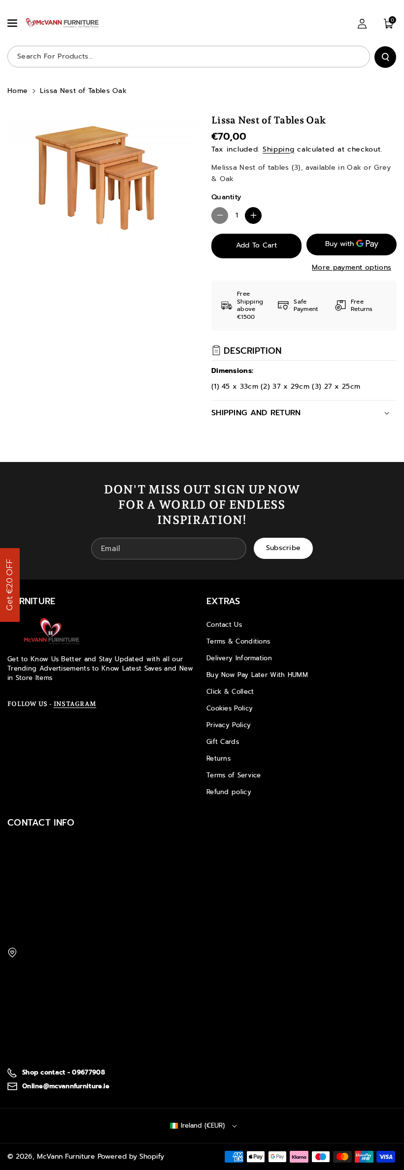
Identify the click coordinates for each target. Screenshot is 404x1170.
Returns (218, 758)
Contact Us (224, 624)
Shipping (279, 149)
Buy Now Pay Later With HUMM (257, 674)
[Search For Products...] (385, 57)
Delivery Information (239, 658)
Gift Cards (222, 741)
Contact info (41, 823)
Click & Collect (230, 691)
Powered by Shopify (131, 1156)
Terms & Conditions (238, 641)
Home (17, 91)
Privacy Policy (228, 725)
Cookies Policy (229, 708)
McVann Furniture (66, 1156)
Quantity (226, 197)
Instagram (75, 704)
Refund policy (228, 792)
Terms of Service (233, 775)
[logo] (51, 631)
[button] (13, 23)
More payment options (351, 267)
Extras (223, 601)
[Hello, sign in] (362, 23)
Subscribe (283, 548)
